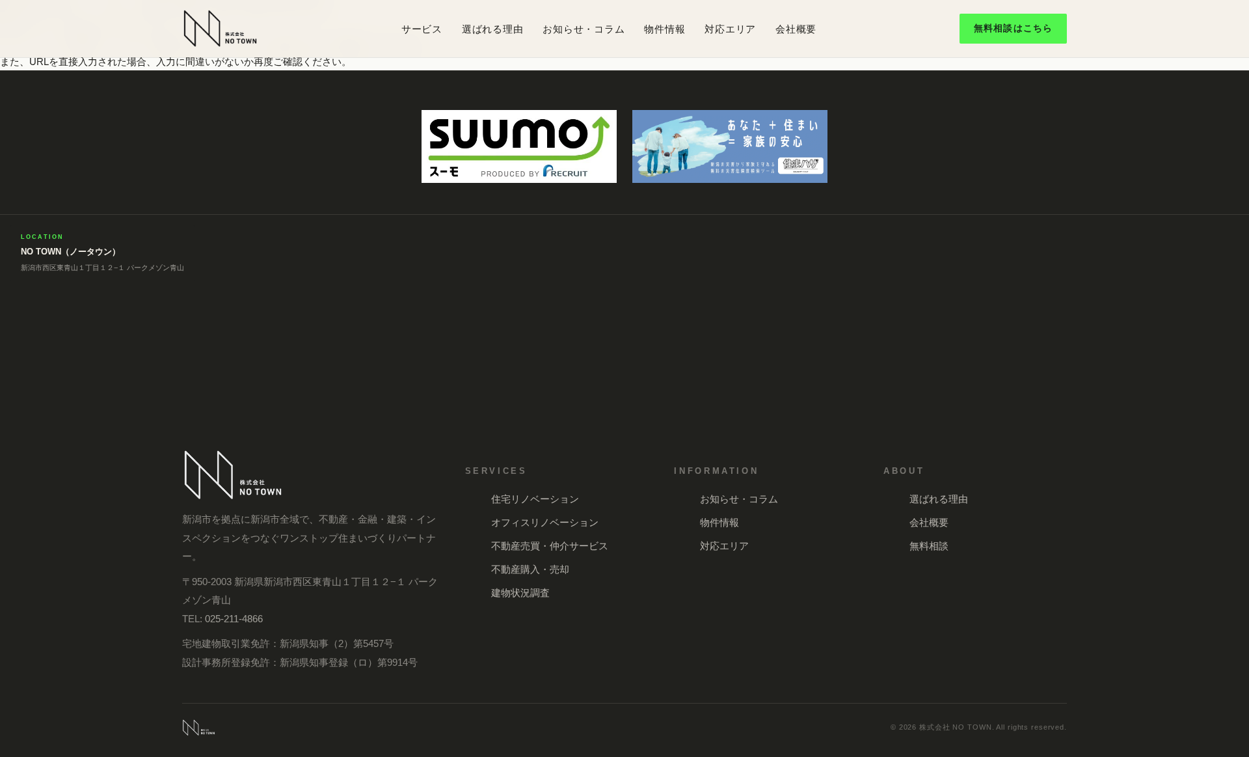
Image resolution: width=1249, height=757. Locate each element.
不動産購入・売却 (530, 569)
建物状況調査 (520, 592)
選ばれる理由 (493, 28)
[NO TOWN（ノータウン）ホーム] (220, 28)
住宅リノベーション (535, 498)
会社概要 (795, 28)
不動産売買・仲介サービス (549, 545)
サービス (421, 28)
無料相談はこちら (1013, 28)
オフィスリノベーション (544, 522)
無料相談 (928, 545)
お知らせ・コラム (583, 28)
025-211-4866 (234, 618)
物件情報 (664, 28)
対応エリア (730, 28)
